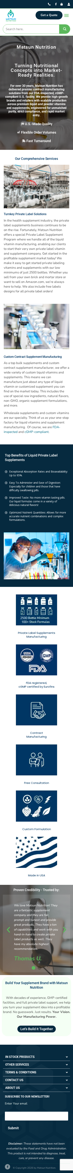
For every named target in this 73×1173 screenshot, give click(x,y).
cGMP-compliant (37, 432)
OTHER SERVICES (17, 1064)
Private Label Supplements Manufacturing (36, 635)
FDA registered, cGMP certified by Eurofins (36, 685)
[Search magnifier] (64, 29)
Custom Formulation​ (36, 829)
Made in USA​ (36, 875)
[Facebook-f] (7, 1166)
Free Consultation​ (36, 783)
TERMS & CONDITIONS (20, 1072)
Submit (13, 1128)
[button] (8, 930)
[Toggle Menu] (66, 15)
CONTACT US (14, 1080)
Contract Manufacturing (36, 735)
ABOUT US (12, 1088)
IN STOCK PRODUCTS (20, 1057)
